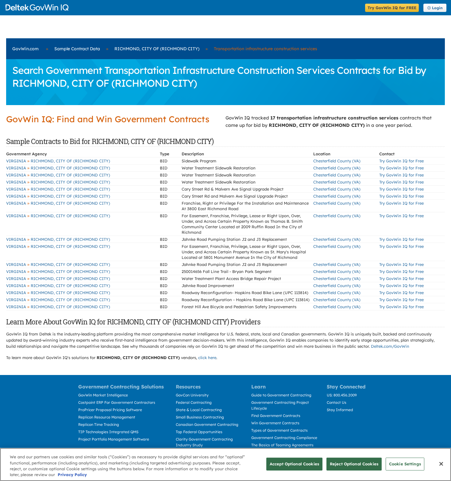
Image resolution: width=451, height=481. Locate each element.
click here (207, 357)
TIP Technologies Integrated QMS (108, 432)
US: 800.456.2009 (342, 395)
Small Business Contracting (200, 417)
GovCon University (192, 395)
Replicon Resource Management (106, 417)
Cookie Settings (405, 463)
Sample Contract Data (77, 48)
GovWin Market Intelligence (103, 395)
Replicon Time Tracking (98, 424)
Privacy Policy (72, 474)
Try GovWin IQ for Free (401, 160)
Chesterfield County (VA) (336, 160)
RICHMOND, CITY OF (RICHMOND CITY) (156, 48)
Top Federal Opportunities (199, 432)
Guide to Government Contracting (281, 395)
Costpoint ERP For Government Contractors (116, 402)
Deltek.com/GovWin (390, 346)
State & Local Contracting (199, 409)
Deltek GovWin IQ (183, 7)
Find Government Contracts (275, 415)
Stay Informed (340, 409)
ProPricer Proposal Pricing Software (110, 409)
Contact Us (336, 402)
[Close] (441, 464)
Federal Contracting (194, 402)
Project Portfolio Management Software (113, 439)
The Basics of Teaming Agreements (282, 445)
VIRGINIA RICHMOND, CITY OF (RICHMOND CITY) (58, 160)
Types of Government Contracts (279, 430)
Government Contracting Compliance (284, 437)
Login (437, 8)
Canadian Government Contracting (207, 424)
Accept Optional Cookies (294, 463)
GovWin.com (25, 48)
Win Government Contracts (275, 423)
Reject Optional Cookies (354, 463)
